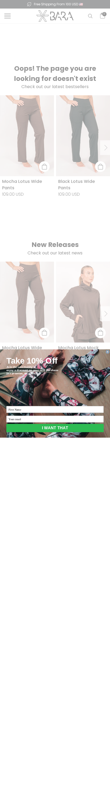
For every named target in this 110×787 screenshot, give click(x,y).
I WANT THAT (55, 428)
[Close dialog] (107, 352)
